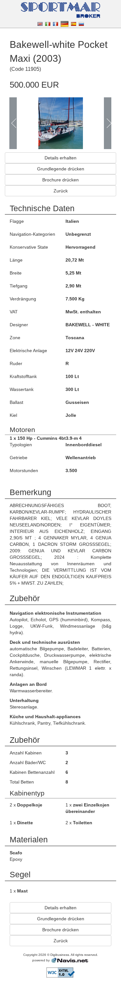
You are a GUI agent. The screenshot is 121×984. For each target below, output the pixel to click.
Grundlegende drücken (60, 168)
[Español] (73, 23)
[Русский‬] (81, 23)
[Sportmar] (61, 9)
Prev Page (13, 123)
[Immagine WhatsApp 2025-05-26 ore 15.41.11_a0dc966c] (60, 122)
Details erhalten (60, 157)
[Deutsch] (64, 23)
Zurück (61, 190)
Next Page (107, 123)
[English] (40, 23)
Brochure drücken (60, 179)
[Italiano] (47, 23)
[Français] (55, 23)
